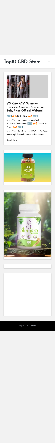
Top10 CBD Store (22, 61)
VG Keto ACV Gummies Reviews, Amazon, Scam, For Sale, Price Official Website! (25, 107)
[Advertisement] (27, 27)
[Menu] (49, 62)
